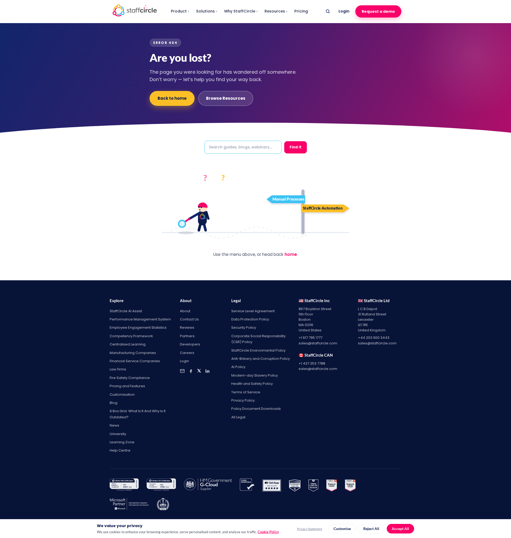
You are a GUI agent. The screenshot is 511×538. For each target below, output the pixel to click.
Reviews (187, 327)
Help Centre (120, 450)
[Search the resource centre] (328, 11)
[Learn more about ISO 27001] (161, 485)
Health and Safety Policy (252, 383)
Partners (187, 336)
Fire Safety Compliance (130, 377)
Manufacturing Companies (133, 352)
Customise (342, 529)
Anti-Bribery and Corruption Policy (260, 358)
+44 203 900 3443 (373, 337)
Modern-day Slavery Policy (254, 375)
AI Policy (238, 366)
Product (180, 11)
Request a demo (378, 11)
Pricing (301, 11)
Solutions (206, 11)
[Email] (182, 371)
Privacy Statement (309, 529)
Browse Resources (225, 98)
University (118, 433)
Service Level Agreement (253, 311)
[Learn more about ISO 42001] (124, 485)
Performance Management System (140, 319)
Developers (190, 344)
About (185, 311)
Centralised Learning (128, 344)
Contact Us (189, 319)
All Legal (238, 417)
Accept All (400, 529)
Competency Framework (131, 336)
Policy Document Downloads (256, 408)
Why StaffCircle (241, 11)
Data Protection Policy (250, 319)
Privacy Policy (243, 400)
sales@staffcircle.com (318, 343)
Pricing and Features (127, 386)
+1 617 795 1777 (310, 337)
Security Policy (243, 327)
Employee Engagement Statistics (138, 327)
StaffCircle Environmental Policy (258, 350)
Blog (113, 402)
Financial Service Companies (135, 361)
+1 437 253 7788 (312, 363)
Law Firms (118, 369)
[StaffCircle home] (135, 11)
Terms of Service (245, 392)
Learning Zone (122, 442)
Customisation (122, 394)
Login (344, 11)
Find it (296, 147)
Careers (187, 352)
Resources (276, 11)
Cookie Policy (268, 532)
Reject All (371, 529)
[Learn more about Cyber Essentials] (247, 485)
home (291, 254)
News (114, 425)
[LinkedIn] (207, 371)
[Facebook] (190, 371)
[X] (199, 371)
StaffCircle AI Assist (126, 311)
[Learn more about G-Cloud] (208, 485)
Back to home (172, 98)
